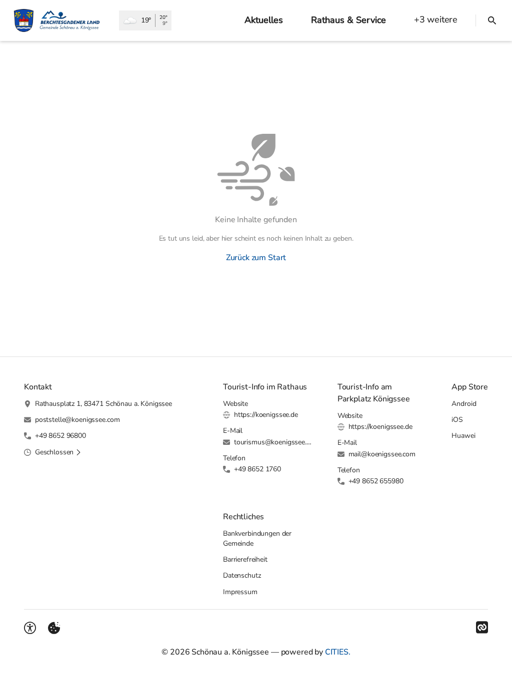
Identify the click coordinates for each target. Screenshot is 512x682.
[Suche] (492, 20)
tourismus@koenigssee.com (274, 442)
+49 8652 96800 (60, 435)
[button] (58, 452)
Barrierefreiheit (245, 559)
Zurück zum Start (256, 257)
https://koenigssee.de (266, 414)
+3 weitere (436, 19)
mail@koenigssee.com (382, 454)
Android (464, 403)
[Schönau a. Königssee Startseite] (59, 20)
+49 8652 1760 (257, 469)
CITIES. (337, 652)
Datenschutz (241, 575)
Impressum (240, 592)
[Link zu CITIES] (482, 628)
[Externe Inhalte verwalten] (54, 628)
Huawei (463, 435)
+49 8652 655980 (376, 481)
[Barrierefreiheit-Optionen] (30, 628)
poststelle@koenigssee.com (77, 419)
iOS (457, 419)
